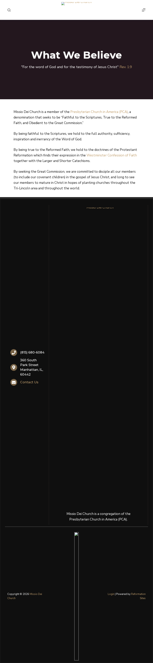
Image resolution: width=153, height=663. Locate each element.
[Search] (9, 10)
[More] (143, 10)
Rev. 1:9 (126, 67)
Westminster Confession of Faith (111, 155)
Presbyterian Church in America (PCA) (99, 112)
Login (111, 594)
